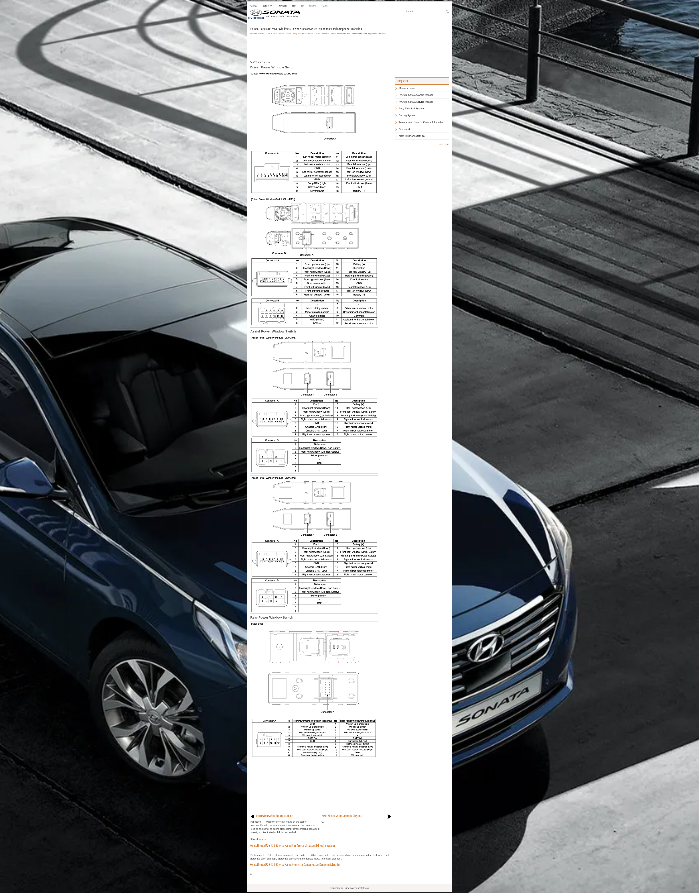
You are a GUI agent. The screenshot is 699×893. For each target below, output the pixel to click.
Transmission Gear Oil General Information (421, 122)
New (294, 5)
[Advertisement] (321, 46)
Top (302, 5)
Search (324, 5)
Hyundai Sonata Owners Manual (416, 95)
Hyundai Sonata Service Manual (416, 101)
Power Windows (322, 34)
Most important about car (412, 135)
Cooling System (407, 115)
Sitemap (312, 5)
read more (444, 144)
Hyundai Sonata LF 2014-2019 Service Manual (270, 34)
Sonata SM (282, 5)
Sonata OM (267, 5)
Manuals (254, 5)
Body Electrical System (303, 34)
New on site (405, 129)
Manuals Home (407, 88)
